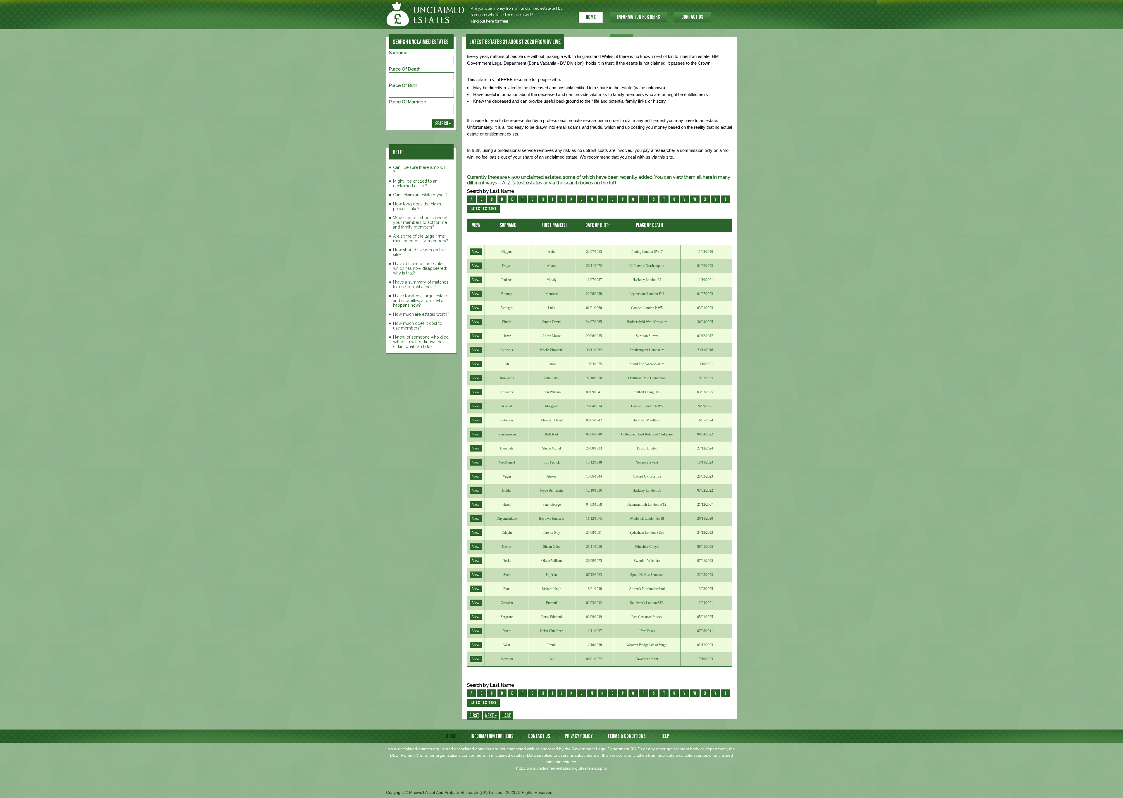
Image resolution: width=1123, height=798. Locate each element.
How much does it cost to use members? (417, 325)
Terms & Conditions (626, 736)
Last (506, 716)
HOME (591, 17)
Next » (491, 716)
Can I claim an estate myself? (420, 195)
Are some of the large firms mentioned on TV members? (420, 238)
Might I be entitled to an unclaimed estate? (415, 183)
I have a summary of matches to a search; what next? (420, 284)
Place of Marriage (407, 101)
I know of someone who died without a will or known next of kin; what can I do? (421, 342)
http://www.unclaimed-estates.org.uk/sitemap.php (561, 768)
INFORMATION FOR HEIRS (638, 17)
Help (664, 736)
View (475, 252)
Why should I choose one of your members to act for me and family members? (420, 222)
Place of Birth (403, 85)
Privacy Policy (579, 736)
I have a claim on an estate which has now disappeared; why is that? (420, 268)
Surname (398, 52)
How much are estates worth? (421, 314)
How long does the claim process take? (417, 206)
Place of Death (405, 69)
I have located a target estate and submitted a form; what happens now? (420, 301)
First (474, 716)
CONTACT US (692, 17)
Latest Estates (483, 209)
